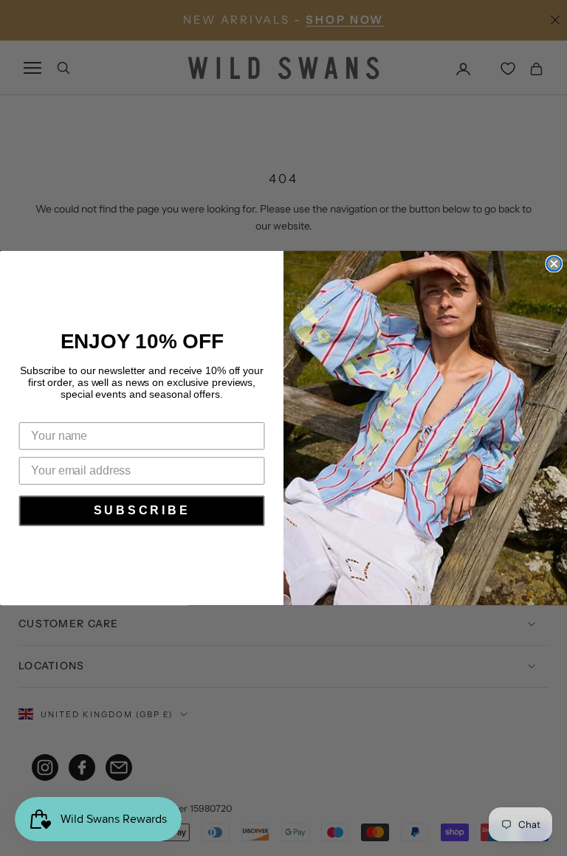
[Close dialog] (553, 264)
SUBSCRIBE (142, 510)
